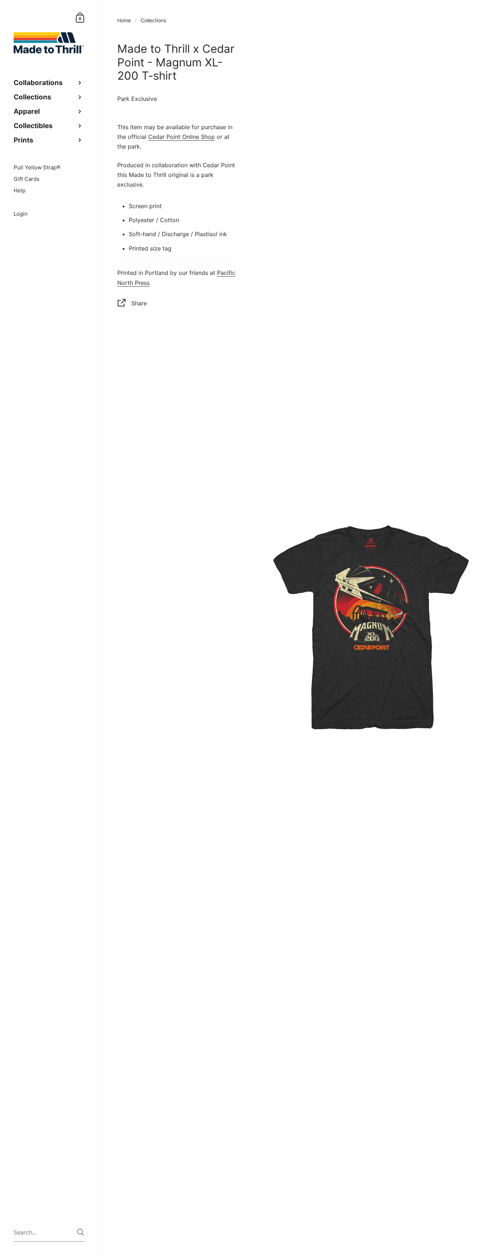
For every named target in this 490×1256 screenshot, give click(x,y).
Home (124, 20)
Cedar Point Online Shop (181, 136)
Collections (153, 20)
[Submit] (80, 1232)
